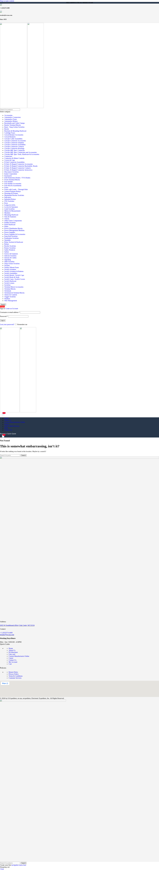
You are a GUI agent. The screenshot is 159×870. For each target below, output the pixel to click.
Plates (6, 226)
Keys (6, 203)
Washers (7, 299)
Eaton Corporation (10, 174)
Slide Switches (9, 262)
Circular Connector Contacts (14, 146)
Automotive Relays (11, 121)
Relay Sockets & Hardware (13, 242)
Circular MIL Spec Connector (14, 150)
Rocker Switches (10, 246)
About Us (12, 650)
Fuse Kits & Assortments (12, 185)
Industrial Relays (10, 199)
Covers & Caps (9, 160)
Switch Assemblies (10, 273)
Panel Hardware (9, 224)
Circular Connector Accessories (15, 141)
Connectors (8, 156)
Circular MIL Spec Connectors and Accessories (20, 152)
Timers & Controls (10, 295)
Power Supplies (9, 232)
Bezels (6, 129)
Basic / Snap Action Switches (14, 127)
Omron (6, 219)
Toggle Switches (10, 297)
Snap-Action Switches (12, 263)
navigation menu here (18, 865)
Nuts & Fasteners (10, 217)
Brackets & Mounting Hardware (15, 131)
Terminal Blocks (10, 289)
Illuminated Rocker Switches (14, 195)
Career (11, 658)
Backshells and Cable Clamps (14, 123)
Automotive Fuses (10, 119)
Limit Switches (9, 209)
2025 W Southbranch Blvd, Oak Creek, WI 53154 (17, 625)
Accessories (8, 115)
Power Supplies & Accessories (14, 234)
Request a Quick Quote (8, 434)
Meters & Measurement (12, 211)
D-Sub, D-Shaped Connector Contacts (17, 168)
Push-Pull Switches (11, 236)
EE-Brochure (13, 652)
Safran (6, 252)
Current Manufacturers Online (19, 656)
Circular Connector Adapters (14, 143)
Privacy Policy (14, 674)
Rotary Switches (10, 248)
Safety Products (9, 250)
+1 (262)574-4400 (6, 633)
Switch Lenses (9, 283)
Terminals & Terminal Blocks (14, 293)
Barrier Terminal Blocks (12, 125)
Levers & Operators (11, 207)
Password (4, 316)
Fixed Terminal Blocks (12, 180)
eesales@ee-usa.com (7, 635)
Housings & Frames (11, 193)
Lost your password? (7, 324)
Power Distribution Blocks (13, 228)
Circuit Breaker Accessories (13, 135)
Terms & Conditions (15, 676)
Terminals (7, 291)
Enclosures (8, 176)
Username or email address (10, 312)
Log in (3, 320)
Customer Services (15, 678)
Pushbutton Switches (11, 238)
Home (11, 648)
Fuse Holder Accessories (12, 184)
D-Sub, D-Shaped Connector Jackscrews (18, 170)
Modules (7, 213)
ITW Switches (9, 201)
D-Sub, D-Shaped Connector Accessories (18, 164)
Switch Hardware (10, 281)
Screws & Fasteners (11, 254)
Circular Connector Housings (14, 148)
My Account (13, 662)
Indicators (7, 197)
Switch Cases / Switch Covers (14, 279)
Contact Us (12, 660)
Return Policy (13, 672)
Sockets (7, 265)
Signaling (7, 260)
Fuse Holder (8, 182)
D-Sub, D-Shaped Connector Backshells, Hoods (20, 166)
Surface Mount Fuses (11, 267)
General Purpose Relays (12, 191)
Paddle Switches (10, 223)
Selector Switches (10, 256)
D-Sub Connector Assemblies (14, 162)
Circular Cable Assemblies (13, 139)
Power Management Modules (14, 230)
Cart (10, 664)
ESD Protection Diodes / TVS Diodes (17, 178)
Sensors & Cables (10, 258)
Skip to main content (7, 1)
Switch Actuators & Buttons (13, 271)
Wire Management (10, 301)
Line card (12, 654)
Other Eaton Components (13, 221)
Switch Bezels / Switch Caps (14, 275)
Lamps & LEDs (9, 205)
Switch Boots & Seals (11, 277)
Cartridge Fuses (9, 133)
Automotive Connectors (12, 117)
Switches (7, 285)
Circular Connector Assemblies (15, 145)
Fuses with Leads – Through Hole (16, 189)
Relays (6, 244)
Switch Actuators (10, 269)
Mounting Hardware (11, 215)
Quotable (7, 240)
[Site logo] (13, 107)
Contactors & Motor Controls (14, 158)
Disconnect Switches (11, 172)
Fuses (6, 187)
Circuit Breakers (9, 137)
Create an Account (11, 308)
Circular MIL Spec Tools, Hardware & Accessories (21, 154)
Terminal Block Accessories (13, 287)
